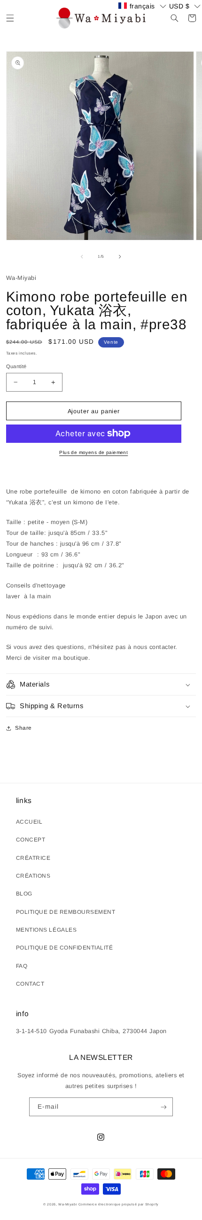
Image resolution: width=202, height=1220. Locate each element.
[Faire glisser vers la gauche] (81, 256)
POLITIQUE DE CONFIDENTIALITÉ (64, 947)
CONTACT (30, 984)
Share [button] (23, 728)
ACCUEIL (29, 821)
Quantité (16, 366)
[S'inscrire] (163, 1106)
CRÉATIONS (33, 876)
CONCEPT (31, 839)
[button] (10, 18)
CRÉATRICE (33, 858)
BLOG (24, 893)
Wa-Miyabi (67, 1204)
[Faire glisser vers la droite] (120, 256)
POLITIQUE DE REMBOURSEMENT (65, 912)
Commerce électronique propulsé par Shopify (118, 1204)
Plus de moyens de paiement (93, 452)
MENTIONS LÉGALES (46, 930)
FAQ (22, 966)
